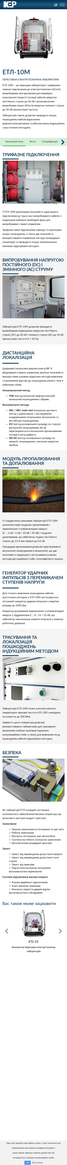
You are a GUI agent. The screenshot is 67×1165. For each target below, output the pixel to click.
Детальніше (37, 1163)
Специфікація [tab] (50, 141)
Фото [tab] (33, 141)
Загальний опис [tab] (14, 141)
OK (27, 1163)
